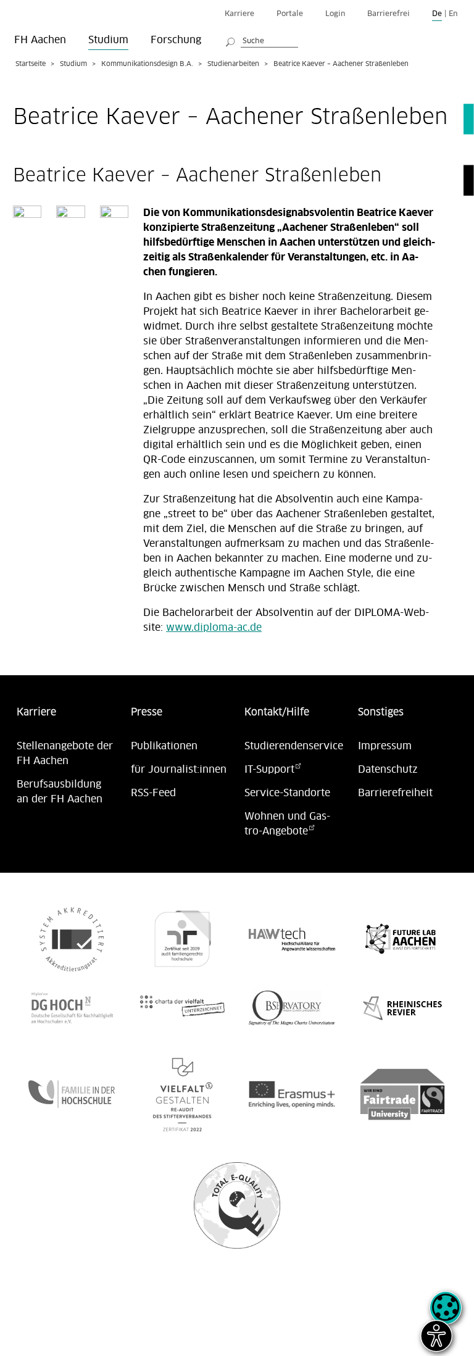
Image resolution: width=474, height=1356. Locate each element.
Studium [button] (108, 40)
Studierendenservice (293, 746)
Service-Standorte (287, 793)
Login (335, 14)
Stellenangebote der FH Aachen (65, 753)
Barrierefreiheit (395, 793)
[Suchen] (230, 40)
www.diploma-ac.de (214, 628)
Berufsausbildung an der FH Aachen (59, 792)
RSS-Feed (153, 793)
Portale (289, 14)
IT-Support (269, 770)
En (453, 14)
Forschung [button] (176, 40)
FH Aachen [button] (40, 40)
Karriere (239, 14)
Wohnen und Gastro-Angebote (287, 824)
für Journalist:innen (179, 770)
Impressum (385, 746)
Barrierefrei (388, 14)
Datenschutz (388, 770)
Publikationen (164, 746)
